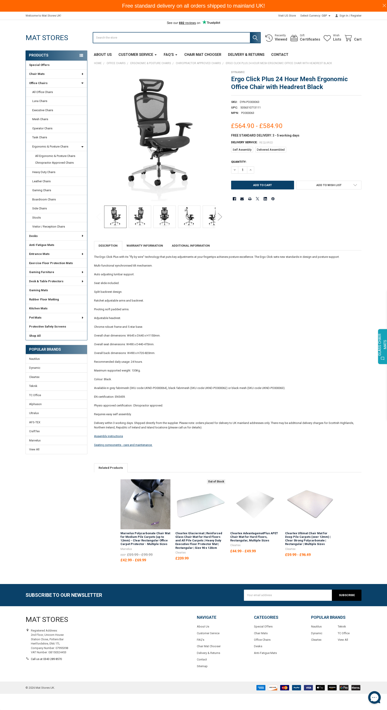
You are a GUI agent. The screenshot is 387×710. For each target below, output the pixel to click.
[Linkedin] (265, 198)
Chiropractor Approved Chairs (54, 162)
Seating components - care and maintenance (123, 445)
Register (356, 15)
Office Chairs (38, 83)
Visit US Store (287, 15)
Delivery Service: (252, 142)
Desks (33, 236)
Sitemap (202, 666)
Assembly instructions (108, 436)
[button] (328, 185)
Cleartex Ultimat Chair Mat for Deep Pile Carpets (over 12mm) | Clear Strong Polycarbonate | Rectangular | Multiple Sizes (308, 539)
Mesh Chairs (40, 119)
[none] (159, 135)
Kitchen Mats (38, 308)
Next (219, 217)
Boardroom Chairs (44, 199)
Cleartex (34, 377)
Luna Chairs (39, 101)
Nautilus (34, 358)
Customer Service (135, 54)
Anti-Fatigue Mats (41, 245)
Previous (98, 217)
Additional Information (191, 245)
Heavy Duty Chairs (43, 172)
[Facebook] (234, 198)
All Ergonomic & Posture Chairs (55, 156)
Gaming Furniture (41, 272)
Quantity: (239, 161)
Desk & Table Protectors (46, 281)
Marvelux (35, 440)
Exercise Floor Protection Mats (51, 263)
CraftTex (34, 431)
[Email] (242, 198)
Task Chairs (39, 137)
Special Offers (39, 65)
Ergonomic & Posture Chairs (50, 146)
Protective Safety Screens (47, 326)
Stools (36, 217)
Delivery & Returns (246, 54)
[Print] (250, 198)
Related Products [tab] (111, 467)
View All (34, 449)
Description (108, 245)
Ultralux (34, 413)
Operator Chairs (42, 128)
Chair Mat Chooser (202, 54)
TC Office (35, 395)
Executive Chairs (42, 110)
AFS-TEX (34, 422)
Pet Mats (35, 317)
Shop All (35, 335)
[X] (257, 198)
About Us (103, 54)
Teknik (33, 386)
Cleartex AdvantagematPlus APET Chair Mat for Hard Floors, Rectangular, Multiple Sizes (254, 537)
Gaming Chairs (41, 190)
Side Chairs (39, 208)
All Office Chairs (42, 92)
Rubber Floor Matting (44, 299)
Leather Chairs (41, 181)
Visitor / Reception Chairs (48, 226)
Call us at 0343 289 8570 (46, 659)
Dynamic (34, 367)
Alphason (35, 404)
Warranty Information (145, 245)
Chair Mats (37, 74)
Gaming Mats (38, 290)
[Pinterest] (273, 198)
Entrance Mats (39, 254)
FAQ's (169, 54)
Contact (279, 54)
